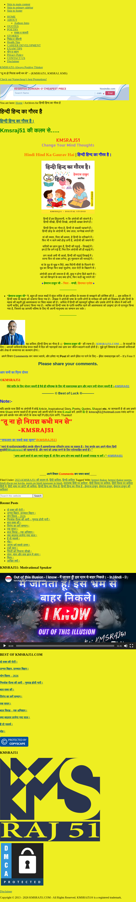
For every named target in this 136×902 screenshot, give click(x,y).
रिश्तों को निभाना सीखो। (19, 551)
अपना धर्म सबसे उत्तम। (18, 544)
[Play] (4, 646)
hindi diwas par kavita (12, 483)
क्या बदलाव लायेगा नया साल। (22, 535)
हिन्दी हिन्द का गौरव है (49, 486)
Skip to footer (14, 10)
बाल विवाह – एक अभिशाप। (21, 532)
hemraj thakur (99, 479)
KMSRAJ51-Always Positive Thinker (21, 67)
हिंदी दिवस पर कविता (99, 483)
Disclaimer (6, 891)
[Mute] (126, 646)
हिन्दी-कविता (68, 479)
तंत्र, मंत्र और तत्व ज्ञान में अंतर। (24, 554)
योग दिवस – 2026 (16, 516)
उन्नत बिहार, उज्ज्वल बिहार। (21, 513)
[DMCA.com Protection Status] (22, 885)
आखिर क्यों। (13, 560)
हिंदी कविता (55, 479)
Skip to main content (18, 4)
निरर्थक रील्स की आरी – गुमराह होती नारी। (28, 519)
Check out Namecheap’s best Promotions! (23, 79)
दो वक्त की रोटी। (16, 509)
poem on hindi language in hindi (44, 483)
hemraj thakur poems (119, 479)
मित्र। (10, 557)
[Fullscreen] (131, 646)
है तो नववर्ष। (13, 538)
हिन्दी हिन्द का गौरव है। (17, 121)
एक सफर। (12, 528)
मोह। (10, 541)
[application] (68, 611)
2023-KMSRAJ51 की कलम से (31, 479)
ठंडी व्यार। (12, 548)
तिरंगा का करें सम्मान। (18, 525)
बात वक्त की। (14, 522)
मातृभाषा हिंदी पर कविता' (76, 483)
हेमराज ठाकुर (105, 486)
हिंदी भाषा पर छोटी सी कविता (22, 486)
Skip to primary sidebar (20, 7)
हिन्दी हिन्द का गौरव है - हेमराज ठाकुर (79, 486)
